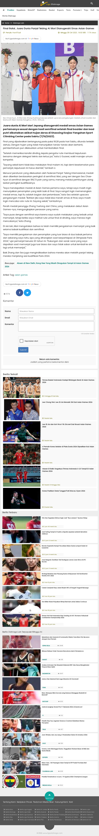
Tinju (86, 10)
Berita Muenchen (88, 812)
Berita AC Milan (72, 817)
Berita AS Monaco (73, 820)
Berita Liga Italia (25, 812)
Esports (60, 10)
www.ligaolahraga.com (52, 833)
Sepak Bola (46, 645)
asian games (21, 274)
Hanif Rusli (16, 32)
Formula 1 (77, 10)
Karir (71, 801)
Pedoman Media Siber (43, 801)
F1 (43, 715)
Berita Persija (54, 812)
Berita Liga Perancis (26, 817)
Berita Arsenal (41, 812)
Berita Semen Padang (57, 814)
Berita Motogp (10, 812)
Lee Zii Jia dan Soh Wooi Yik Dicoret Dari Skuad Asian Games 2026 (66, 425)
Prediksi (10, 10)
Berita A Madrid (87, 817)
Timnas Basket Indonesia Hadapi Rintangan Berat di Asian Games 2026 (68, 381)
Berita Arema (54, 817)
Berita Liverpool (41, 814)
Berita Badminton (11, 814)
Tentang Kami (9, 801)
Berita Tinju (9, 817)
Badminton (41, 10)
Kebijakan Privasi (24, 801)
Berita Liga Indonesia (27, 820)
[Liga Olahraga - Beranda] (50, 3)
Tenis (68, 10)
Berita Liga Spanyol (26, 814)
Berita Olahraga (9, 16)
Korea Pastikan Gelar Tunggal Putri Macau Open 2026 (63, 490)
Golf (92, 10)
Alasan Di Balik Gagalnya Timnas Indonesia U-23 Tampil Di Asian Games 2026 (68, 469)
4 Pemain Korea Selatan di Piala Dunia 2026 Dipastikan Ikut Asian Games (68, 447)
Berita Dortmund (73, 814)
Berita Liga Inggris (26, 809)
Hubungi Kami (61, 801)
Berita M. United (41, 809)
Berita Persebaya (56, 820)
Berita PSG (40, 820)
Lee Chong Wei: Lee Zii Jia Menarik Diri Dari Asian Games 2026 (67, 402)
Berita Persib (54, 809)
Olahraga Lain (47, 771)
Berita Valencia (87, 814)
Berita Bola (9, 809)
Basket (52, 10)
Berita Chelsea (41, 817)
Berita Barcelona (73, 809)
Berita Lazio (86, 809)
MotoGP (31, 10)
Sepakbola (21, 10)
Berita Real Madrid (73, 812)
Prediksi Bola (47, 785)
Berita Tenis (9, 820)
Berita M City (86, 820)
